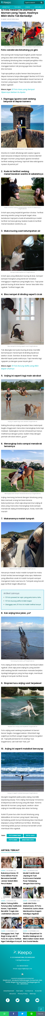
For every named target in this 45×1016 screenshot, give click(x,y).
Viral (24, 870)
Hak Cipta (19, 991)
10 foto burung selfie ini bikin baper (18, 601)
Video (27, 7)
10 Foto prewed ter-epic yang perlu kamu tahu (23, 597)
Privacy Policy (23, 994)
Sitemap (33, 994)
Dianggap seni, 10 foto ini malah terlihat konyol (23, 604)
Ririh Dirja (15, 19)
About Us (12, 994)
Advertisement (8, 991)
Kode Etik (38, 991)
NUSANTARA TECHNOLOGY (25, 957)
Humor (3, 870)
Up (41, 1009)
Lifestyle (6, 7)
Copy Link (40, 1014)
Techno (17, 7)
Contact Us (29, 991)
